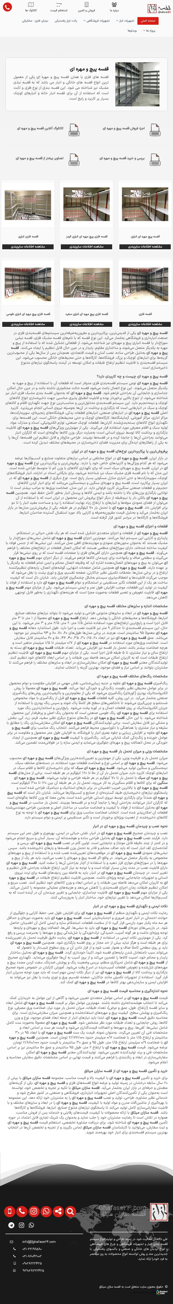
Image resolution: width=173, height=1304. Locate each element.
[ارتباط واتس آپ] (44, 1236)
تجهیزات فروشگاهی (97, 21)
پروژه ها (150, 31)
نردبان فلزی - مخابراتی (35, 21)
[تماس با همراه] (8, 1236)
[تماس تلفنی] (20, 1236)
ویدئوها (132, 31)
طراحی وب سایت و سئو (144, 1292)
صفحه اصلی (148, 21)
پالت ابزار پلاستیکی (66, 21)
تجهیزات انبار (126, 21)
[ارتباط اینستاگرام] (32, 1236)
